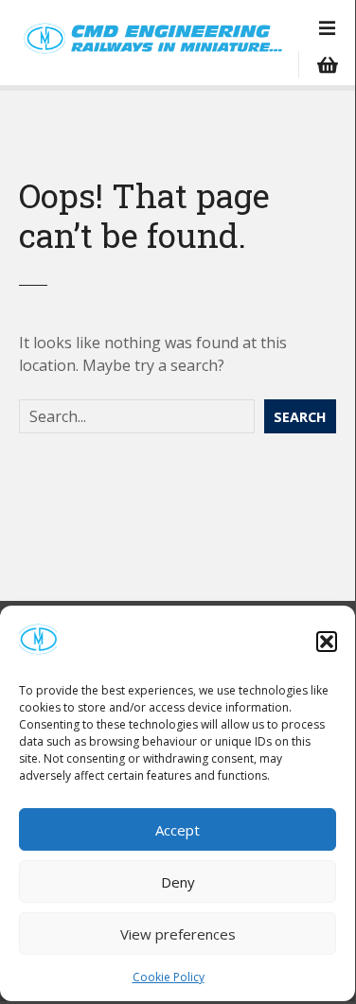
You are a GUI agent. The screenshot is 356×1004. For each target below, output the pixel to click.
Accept (177, 829)
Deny (178, 881)
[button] (326, 641)
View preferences (178, 934)
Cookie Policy (169, 977)
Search (300, 417)
